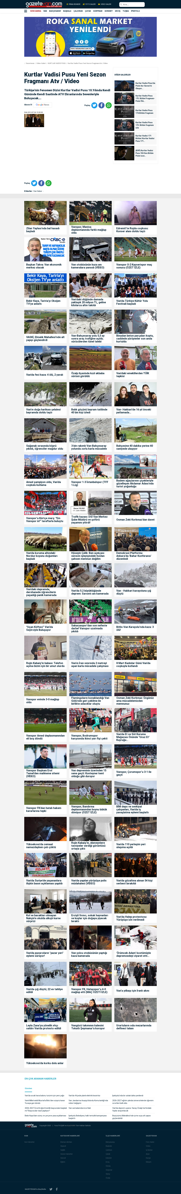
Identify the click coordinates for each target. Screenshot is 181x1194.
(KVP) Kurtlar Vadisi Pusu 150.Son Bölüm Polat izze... (144, 153)
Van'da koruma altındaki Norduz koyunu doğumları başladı (42, 556)
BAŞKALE (67, 11)
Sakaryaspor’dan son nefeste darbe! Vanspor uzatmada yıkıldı (89, 628)
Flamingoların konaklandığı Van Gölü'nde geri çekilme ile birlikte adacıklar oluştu (90, 700)
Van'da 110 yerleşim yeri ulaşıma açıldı (130, 846)
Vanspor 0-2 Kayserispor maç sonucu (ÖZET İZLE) (134, 266)
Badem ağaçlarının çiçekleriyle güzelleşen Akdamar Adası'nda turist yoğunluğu (135, 483)
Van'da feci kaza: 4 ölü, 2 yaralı (44, 374)
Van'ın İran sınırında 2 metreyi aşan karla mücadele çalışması (90, 664)
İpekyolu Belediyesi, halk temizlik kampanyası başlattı (88, 1117)
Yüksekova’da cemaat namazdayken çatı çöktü (41, 846)
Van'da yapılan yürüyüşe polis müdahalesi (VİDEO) (89, 882)
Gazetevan (30, 63)
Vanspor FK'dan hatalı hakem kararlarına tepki (43, 809)
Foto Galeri (150, 1142)
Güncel (63, 1158)
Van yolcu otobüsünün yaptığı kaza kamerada (89, 954)
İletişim (148, 1162)
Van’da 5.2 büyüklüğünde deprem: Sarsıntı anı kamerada (90, 592)
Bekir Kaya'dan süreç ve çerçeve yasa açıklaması (45, 1116)
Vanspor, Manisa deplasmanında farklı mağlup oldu (88, 229)
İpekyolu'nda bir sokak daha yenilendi (127, 1096)
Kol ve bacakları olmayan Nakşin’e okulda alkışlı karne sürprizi (43, 918)
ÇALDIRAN (78, 11)
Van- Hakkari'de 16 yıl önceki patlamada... (133, 411)
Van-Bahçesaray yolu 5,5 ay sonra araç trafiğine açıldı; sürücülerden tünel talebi (88, 338)
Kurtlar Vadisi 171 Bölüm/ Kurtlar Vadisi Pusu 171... (145, 138)
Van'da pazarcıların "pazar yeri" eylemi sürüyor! (44, 954)
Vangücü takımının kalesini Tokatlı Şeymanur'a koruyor (88, 1027)
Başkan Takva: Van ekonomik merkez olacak (44, 266)
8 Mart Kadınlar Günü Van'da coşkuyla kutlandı (133, 664)
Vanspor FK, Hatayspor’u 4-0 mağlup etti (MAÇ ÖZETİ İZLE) (89, 991)
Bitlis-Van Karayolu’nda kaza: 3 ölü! (135, 628)
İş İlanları (149, 1150)
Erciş (107, 1162)
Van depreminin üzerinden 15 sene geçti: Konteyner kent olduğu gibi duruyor (88, 773)
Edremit (109, 1158)
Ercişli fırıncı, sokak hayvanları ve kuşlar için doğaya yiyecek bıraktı (89, 918)
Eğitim (62, 1162)
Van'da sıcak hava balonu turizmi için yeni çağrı (44, 1096)
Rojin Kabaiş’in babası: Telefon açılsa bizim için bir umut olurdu (45, 664)
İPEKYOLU (135, 11)
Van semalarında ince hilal (80, 1108)
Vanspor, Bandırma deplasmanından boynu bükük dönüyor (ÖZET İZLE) (89, 809)
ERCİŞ (117, 11)
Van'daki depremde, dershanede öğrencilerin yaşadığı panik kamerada (41, 592)
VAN (45, 11)
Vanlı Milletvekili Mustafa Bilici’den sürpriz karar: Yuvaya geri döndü (45, 1101)
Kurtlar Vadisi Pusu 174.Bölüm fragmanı (144, 111)
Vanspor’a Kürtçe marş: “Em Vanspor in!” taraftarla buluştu (44, 520)
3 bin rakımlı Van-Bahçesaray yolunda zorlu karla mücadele (89, 447)
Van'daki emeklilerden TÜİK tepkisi (132, 375)
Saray (108, 1174)
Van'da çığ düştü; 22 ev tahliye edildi (44, 991)
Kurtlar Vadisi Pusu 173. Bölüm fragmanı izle (145, 125)
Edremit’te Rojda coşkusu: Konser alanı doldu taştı (132, 230)
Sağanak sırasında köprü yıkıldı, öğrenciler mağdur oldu (44, 447)
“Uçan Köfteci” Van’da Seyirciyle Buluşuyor (39, 628)
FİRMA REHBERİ (74, 4)
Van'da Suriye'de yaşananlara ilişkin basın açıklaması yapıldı (44, 882)
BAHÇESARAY (55, 11)
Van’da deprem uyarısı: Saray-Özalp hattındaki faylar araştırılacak (131, 1109)
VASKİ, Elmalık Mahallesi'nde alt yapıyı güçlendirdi (45, 339)
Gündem (28, 1088)
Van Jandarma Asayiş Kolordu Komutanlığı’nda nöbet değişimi (88, 1101)
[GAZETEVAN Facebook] (57, 1189)
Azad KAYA (71, 1126)
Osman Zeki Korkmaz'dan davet (135, 519)
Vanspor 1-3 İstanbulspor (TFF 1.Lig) (89, 483)
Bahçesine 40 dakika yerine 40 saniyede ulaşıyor (134, 447)
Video (148, 1146)
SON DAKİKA (35, 11)
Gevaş (108, 1166)
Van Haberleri (29, 1142)
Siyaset (63, 1146)
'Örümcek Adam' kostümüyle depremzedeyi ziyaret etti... (133, 954)
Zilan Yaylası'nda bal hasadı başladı (42, 230)
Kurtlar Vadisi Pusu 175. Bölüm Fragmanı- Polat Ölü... (145, 98)
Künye (148, 1158)
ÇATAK (88, 11)
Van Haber (38, 191)
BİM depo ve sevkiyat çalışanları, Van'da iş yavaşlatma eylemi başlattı (132, 809)
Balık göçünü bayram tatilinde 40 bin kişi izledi (89, 411)
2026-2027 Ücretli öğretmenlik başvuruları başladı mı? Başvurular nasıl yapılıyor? (46, 1109)
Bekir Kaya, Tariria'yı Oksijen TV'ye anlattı (43, 302)
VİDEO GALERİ (105, 4)
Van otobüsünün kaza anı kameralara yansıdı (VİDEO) (87, 266)
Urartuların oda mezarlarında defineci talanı (133, 1027)
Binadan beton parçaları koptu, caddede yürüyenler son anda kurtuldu (135, 338)
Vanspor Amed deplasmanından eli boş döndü (45, 737)
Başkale (109, 1146)
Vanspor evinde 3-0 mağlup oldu (42, 701)
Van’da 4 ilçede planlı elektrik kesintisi (84, 1096)
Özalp (108, 1178)
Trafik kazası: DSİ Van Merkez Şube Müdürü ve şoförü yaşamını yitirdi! (89, 519)
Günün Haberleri (66, 1154)
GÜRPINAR (97, 11)
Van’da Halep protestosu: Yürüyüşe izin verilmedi (131, 918)
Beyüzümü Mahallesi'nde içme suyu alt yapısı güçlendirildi (131, 1117)
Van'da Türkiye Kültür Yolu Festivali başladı (132, 302)
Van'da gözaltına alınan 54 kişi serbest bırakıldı (134, 882)
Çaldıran (109, 1150)
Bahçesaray (110, 1142)
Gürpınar (109, 1170)
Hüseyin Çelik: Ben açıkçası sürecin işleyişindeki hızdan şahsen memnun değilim (88, 556)
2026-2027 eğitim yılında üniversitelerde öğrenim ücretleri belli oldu (133, 1101)
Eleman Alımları (66, 1142)
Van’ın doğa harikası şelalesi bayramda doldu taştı (43, 411)
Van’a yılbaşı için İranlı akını (132, 990)
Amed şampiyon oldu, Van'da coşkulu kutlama (43, 483)
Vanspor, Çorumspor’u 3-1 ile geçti (133, 773)
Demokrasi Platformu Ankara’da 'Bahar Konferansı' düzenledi (133, 556)
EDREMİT (109, 11)
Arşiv (148, 1154)
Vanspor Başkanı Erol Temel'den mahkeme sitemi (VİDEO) (42, 773)
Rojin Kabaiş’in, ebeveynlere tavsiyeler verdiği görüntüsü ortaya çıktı (88, 845)
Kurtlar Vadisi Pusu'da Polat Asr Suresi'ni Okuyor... (145, 86)
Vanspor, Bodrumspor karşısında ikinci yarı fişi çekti (89, 737)
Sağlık (62, 1150)
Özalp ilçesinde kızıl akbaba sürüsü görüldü (87, 375)
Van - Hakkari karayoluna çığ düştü (133, 592)
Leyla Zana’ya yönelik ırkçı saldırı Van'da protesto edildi (43, 1027)
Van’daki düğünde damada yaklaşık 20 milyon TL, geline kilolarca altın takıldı (88, 302)
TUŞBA (126, 11)
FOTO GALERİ (90, 4)
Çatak (108, 1154)
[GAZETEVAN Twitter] (50, 1189)
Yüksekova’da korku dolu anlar (45, 1063)
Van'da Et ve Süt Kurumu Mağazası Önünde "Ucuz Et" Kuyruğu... (133, 737)
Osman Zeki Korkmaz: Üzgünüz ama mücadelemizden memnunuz (135, 700)
